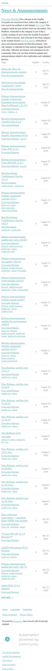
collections (14, 527)
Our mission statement (11, 652)
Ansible (4, 3)
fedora (3, 112)
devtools (4, 246)
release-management (9, 211)
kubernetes (20, 440)
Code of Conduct (9, 665)
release (13, 205)
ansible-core (6, 377)
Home (5, 609)
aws (2, 442)
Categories (15, 609)
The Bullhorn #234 (11, 433)
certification (19, 186)
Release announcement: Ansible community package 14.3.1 (13, 195)
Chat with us (7, 661)
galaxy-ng (5, 205)
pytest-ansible (23, 290)
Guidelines (27, 609)
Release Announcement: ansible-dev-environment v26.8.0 (13, 321)
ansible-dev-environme (17, 336)
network (23, 139)
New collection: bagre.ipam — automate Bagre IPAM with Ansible (14, 517)
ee (16, 112)
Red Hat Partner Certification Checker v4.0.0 (12, 220)
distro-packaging (7, 208)
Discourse (17, 621)
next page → (7, 597)
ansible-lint (5, 230)
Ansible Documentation (11, 656)
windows (10, 112)
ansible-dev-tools (8, 252)
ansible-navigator (15, 246)
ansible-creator (7, 311)
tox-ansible (22, 271)
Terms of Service (9, 615)
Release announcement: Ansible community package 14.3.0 (13, 346)
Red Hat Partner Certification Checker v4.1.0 (12, 176)
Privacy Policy (26, 615)
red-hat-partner (7, 186)
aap (6, 442)
